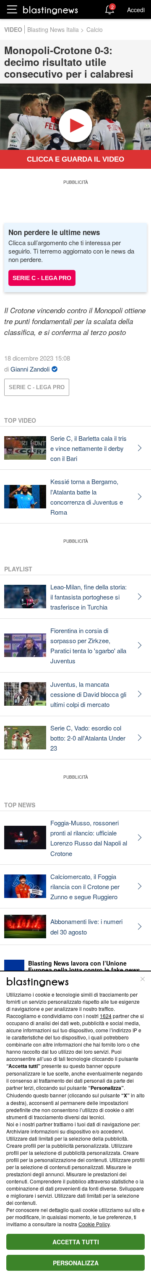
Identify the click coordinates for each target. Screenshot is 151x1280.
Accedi (136, 9)
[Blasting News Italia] (50, 10)
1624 (106, 1015)
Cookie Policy (93, 1224)
